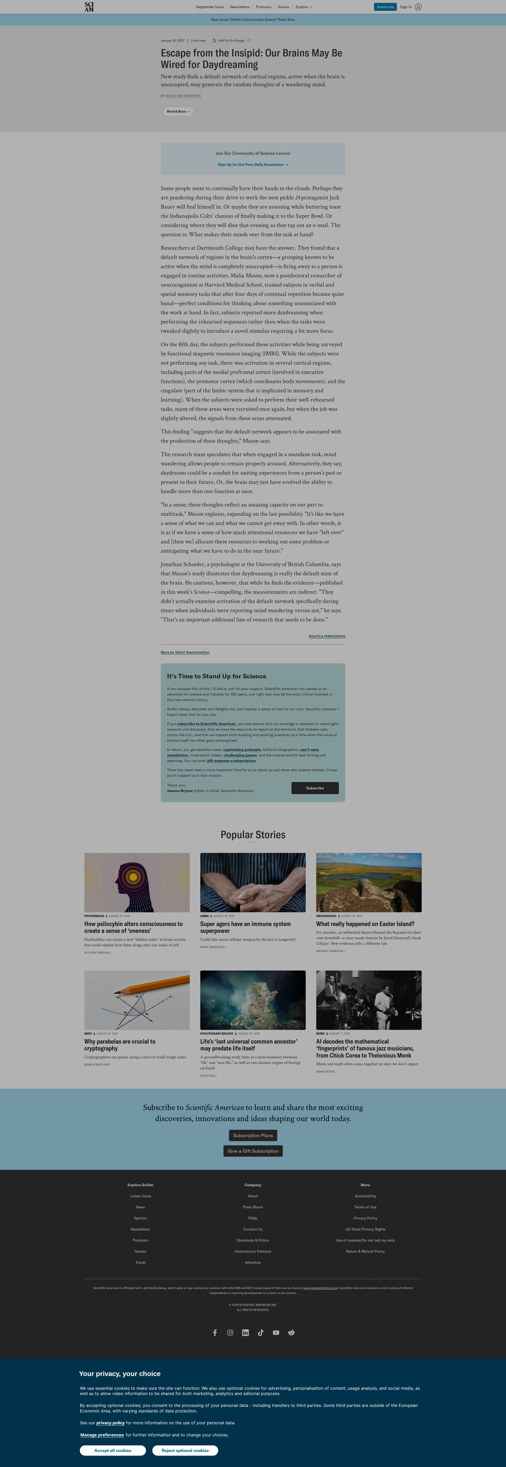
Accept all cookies (112, 1450)
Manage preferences (102, 1434)
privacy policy (110, 1422)
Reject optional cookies (185, 1450)
